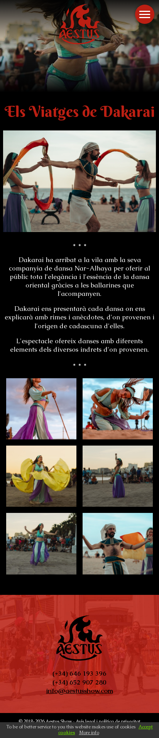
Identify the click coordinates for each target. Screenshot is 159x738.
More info (89, 733)
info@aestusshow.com (79, 690)
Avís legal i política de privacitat (108, 722)
